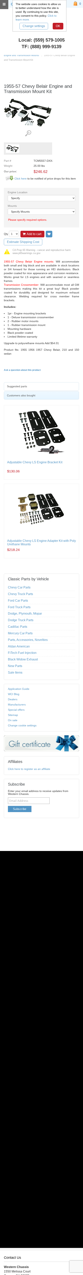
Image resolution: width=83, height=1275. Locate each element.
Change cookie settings (22, 725)
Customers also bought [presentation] (21, 395)
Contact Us (12, 1258)
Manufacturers (17, 704)
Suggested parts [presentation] (17, 386)
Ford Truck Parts (19, 607)
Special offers (16, 709)
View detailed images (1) (28, 133)
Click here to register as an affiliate (29, 768)
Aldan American (19, 646)
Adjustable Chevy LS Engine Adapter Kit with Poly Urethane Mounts (41, 542)
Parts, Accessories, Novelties (28, 639)
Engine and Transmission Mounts (21, 55)
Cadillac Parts (17, 626)
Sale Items (15, 672)
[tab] (41, 386)
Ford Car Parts (18, 600)
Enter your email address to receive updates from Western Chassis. (38, 792)
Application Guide (18, 688)
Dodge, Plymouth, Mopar (25, 613)
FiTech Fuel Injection (22, 652)
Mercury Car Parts (20, 633)
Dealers (12, 699)
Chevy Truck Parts (20, 594)
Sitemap (13, 715)
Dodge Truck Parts (20, 620)
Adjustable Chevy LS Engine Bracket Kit (34, 462)
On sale (12, 720)
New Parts (15, 666)
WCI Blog (13, 694)
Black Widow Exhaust (23, 659)
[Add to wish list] (49, 234)
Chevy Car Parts (19, 587)
